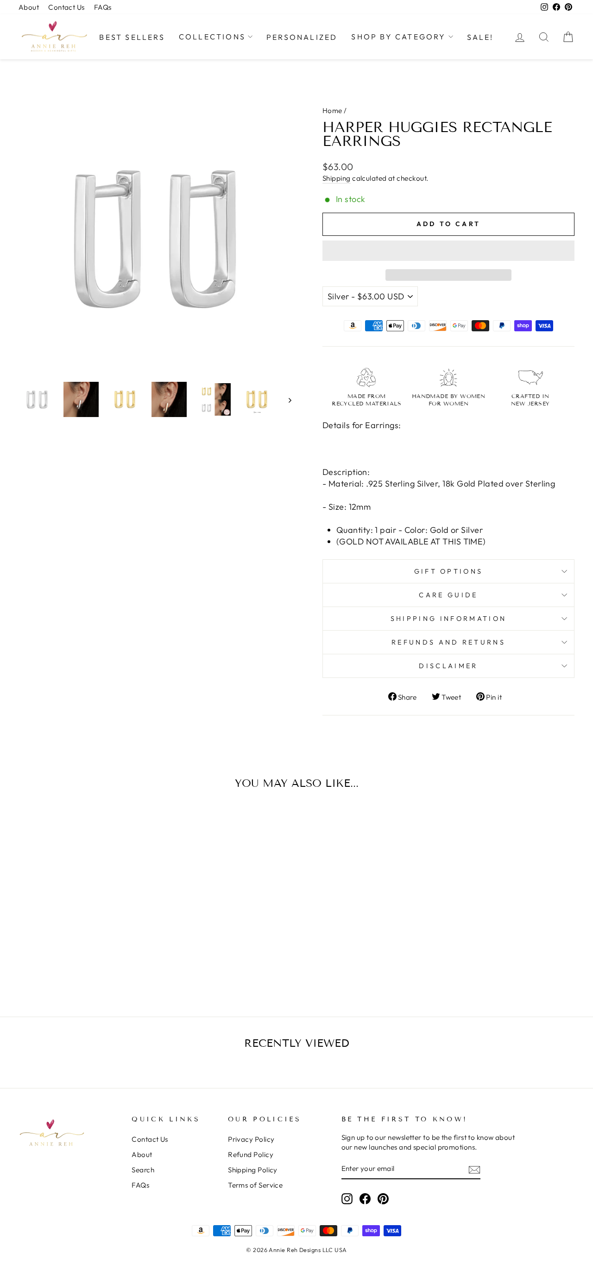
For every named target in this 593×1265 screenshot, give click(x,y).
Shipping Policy (253, 1169)
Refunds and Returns (448, 642)
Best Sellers (131, 37)
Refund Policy (250, 1154)
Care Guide (448, 595)
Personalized (301, 37)
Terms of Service (255, 1185)
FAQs (103, 7)
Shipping (336, 178)
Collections (212, 36)
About (29, 7)
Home (332, 110)
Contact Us (66, 7)
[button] (448, 250)
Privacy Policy (251, 1139)
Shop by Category (398, 36)
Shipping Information (448, 618)
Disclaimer (448, 666)
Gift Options (448, 571)
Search (143, 1169)
